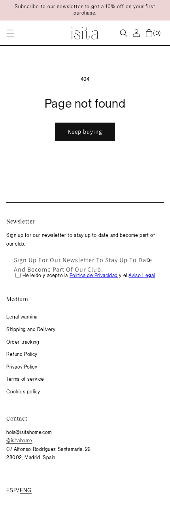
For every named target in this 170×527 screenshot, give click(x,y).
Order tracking (22, 342)
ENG (26, 490)
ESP (11, 490)
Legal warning (22, 317)
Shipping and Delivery (31, 329)
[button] (10, 33)
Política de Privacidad (94, 275)
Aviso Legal (141, 275)
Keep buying (85, 131)
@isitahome (19, 440)
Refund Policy (22, 354)
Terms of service (25, 379)
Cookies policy (23, 392)
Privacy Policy (21, 367)
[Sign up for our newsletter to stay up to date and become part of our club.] (147, 260)
